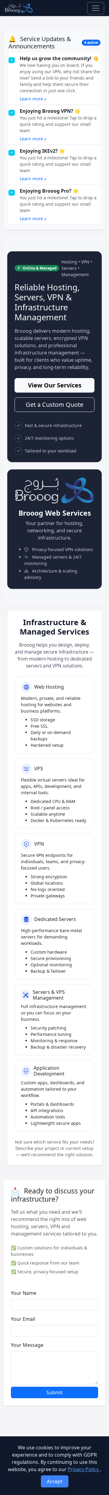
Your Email (23, 1319)
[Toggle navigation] (95, 8)
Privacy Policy (84, 1469)
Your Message (27, 1345)
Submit (54, 1392)
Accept (54, 1481)
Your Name (23, 1293)
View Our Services (54, 385)
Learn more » (33, 99)
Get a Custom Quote (54, 404)
